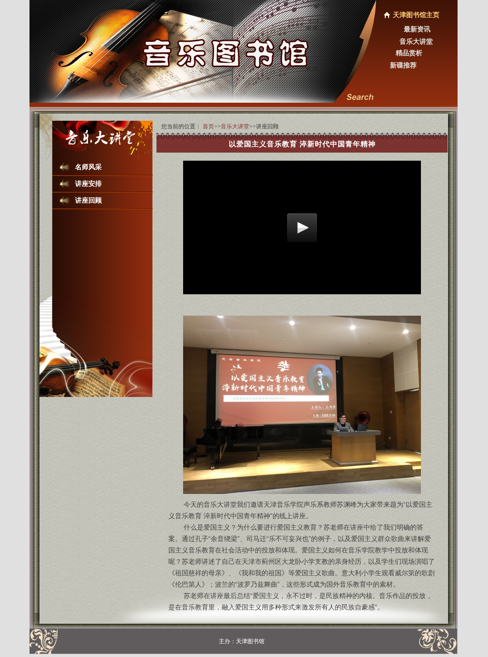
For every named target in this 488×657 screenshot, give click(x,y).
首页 (208, 126)
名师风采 (88, 167)
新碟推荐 (403, 65)
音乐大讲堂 (416, 41)
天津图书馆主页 (416, 15)
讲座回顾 (88, 200)
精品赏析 (409, 53)
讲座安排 (88, 183)
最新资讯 (417, 29)
